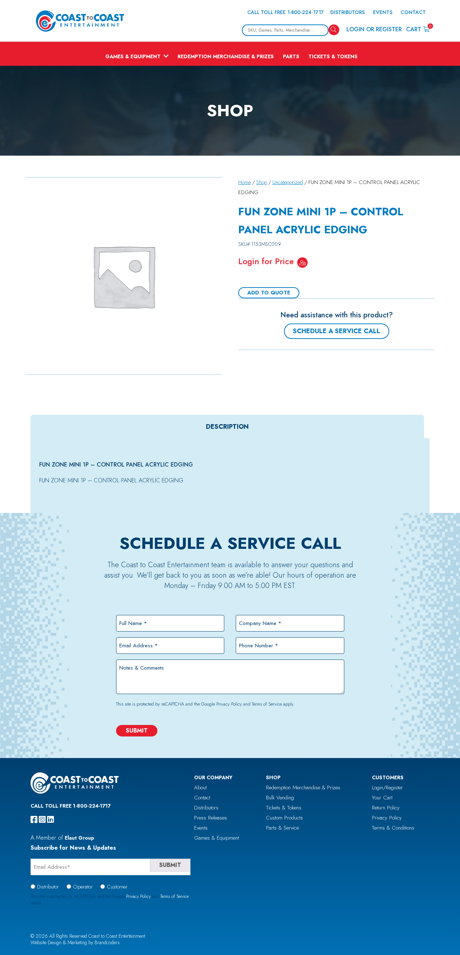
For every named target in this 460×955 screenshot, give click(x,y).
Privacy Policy (229, 704)
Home (244, 182)
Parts (291, 56)
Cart (417, 28)
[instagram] (42, 819)
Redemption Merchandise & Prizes (226, 56)
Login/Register (387, 787)
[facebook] (34, 819)
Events (382, 12)
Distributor (48, 887)
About (200, 787)
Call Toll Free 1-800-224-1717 (285, 12)
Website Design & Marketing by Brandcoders (75, 942)
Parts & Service (282, 828)
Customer (117, 887)
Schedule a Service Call (336, 331)
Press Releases (210, 818)
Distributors (347, 12)
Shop (261, 182)
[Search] (333, 29)
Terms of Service (267, 704)
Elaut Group (79, 837)
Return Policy (386, 808)
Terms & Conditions (393, 828)
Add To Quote (268, 293)
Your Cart (382, 798)
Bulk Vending (280, 798)
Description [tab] (227, 426)
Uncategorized (287, 182)
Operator (83, 887)
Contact (413, 12)
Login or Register (374, 29)
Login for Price (266, 261)
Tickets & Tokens (333, 56)
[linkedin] (50, 819)
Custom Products (284, 818)
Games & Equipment (133, 56)
